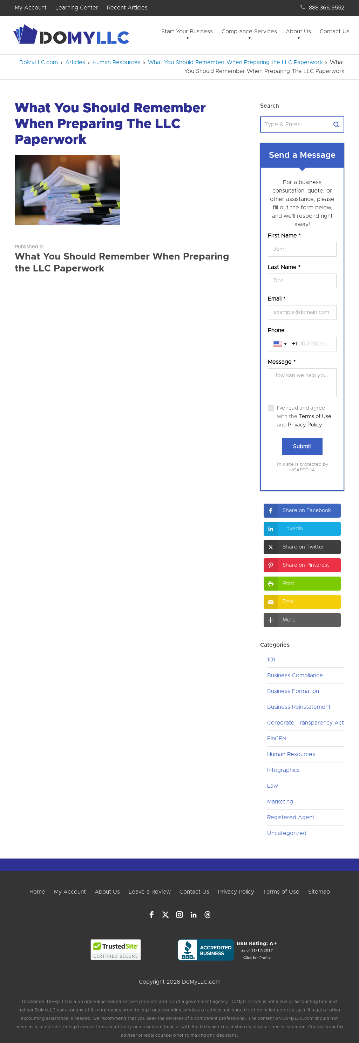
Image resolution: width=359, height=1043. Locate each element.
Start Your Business (187, 31)
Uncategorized (286, 833)
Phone (276, 330)
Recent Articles (127, 8)
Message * (282, 362)
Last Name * (284, 267)
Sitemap (319, 892)
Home (37, 892)
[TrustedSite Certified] (115, 949)
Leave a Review (150, 892)
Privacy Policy (305, 425)
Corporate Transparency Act (305, 723)
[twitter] (165, 915)
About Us (298, 31)
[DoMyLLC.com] (72, 36)
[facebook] (151, 915)
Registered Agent (290, 817)
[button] (302, 511)
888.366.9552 (326, 8)
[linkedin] (194, 915)
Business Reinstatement (299, 707)
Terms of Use (315, 416)
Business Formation (293, 691)
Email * (276, 299)
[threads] (208, 915)
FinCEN (276, 738)
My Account (31, 8)
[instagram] (179, 915)
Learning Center (76, 8)
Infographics (283, 770)
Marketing (280, 802)
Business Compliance (295, 675)
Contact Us (335, 31)
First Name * (284, 235)
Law (272, 786)
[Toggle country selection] (280, 344)
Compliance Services (249, 31)
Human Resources (291, 754)
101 (271, 659)
